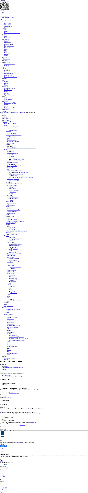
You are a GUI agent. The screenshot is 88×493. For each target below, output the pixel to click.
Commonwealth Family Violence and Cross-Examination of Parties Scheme (14, 183)
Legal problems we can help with (6, 59)
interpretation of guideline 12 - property (7, 397)
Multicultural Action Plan (7, 108)
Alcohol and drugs (6, 41)
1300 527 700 (1, 473)
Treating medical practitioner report (12, 247)
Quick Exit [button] (1, 492)
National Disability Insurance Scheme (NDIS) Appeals (12, 222)
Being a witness (6, 31)
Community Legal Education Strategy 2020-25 (9, 107)
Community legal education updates (8, 66)
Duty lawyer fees (9, 330)
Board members (6, 83)
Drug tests (8, 351)
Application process (6, 302)
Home (1, 112)
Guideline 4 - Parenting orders (10, 151)
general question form (18, 442)
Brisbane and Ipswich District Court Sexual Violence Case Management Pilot (17, 340)
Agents (8, 343)
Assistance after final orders (13, 192)
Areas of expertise (6, 85)
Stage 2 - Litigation (11, 154)
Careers (4, 96)
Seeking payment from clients (10, 324)
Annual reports (6, 106)
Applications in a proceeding (12, 275)
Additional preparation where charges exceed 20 (12, 327)
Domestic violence (8, 212)
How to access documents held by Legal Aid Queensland (10, 102)
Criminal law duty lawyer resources (8, 75)
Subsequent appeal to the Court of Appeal (11, 142)
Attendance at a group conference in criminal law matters (15, 336)
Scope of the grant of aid (9, 323)
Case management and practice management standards (10, 88)
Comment (1, 440)
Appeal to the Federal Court (12, 227)
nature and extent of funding (32, 422)
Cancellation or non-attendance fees (12, 252)
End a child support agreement (12, 173)
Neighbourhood (6, 55)
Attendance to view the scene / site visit (13, 339)
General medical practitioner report (13, 282)
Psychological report (12, 280)
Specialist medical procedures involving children (12, 162)
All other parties (9, 284)
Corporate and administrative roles (8, 99)
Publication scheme (6, 104)
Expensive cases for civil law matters (12, 260)
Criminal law (5, 97)
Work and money (5, 48)
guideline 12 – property (8, 375)
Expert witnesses (10, 289)
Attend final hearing (12, 191)
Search (1, 20)
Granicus (6, 491)
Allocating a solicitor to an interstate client (8, 306)
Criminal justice (4, 28)
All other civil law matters (11, 263)
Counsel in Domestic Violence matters (13, 264)
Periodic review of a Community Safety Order (12, 234)
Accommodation (9, 294)
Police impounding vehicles (7, 37)
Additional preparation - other (12, 240)
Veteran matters (7, 225)
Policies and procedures (7, 70)
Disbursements (7, 349)
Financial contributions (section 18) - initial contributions (12, 308)
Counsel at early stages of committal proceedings (14, 243)
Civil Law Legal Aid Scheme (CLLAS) (10, 201)
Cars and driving (5, 34)
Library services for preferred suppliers (8, 73)
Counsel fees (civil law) (9, 345)
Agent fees (10, 276)
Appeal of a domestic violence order (11, 213)
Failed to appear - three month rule (11, 331)
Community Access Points (6, 61)
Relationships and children (6, 22)
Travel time (8, 354)
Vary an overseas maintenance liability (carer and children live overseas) (16, 176)
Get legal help (3, 58)
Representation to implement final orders (11, 168)
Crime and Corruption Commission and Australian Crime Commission (12, 33)
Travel (8, 297)
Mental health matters (8, 218)
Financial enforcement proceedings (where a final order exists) (14, 165)
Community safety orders (8, 232)
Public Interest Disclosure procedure (8, 90)
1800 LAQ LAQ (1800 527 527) (3, 467)
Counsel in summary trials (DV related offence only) (13, 147)
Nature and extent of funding (7, 235)
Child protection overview (7, 25)
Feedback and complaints (6, 109)
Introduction (4, 115)
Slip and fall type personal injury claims (11, 203)
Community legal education (6, 63)
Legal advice (8, 321)
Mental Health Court (8, 144)
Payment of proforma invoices (10, 322)
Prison (5, 32)
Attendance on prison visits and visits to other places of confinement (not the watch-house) (18, 338)
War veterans (8, 226)
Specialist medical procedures (13, 199)
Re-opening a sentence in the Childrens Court (12, 134)
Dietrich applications (9, 139)
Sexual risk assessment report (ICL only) (14, 279)
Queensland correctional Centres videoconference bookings (10, 77)
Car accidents (5, 36)
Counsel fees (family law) (10, 344)
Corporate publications (5, 105)
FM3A (1, 412)
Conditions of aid (5, 307)
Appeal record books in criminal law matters (12, 241)
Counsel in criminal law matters (10, 242)
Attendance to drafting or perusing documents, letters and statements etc (16, 337)
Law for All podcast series (7, 65)
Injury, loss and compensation (7, 42)
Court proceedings (9, 208)
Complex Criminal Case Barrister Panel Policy (9, 95)
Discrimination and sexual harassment (8, 44)
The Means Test (4, 117)
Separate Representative (9, 195)
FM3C (34, 413)
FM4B (2, 420)
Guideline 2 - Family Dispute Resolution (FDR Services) (13, 150)
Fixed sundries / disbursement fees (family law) (12, 346)
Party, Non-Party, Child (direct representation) (12, 185)
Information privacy (5, 111)
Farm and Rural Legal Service (7, 53)
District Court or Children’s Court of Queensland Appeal (13, 141)
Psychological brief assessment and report (13, 248)
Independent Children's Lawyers (10, 273)
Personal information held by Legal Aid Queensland (10, 103)
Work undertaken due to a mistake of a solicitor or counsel (13, 325)
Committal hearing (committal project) (13, 130)
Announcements (5, 78)
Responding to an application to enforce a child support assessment (16, 174)
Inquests (7, 217)
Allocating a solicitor (6, 305)
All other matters (12, 200)
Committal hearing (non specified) (12, 129)
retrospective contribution (22, 425)
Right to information (5, 101)
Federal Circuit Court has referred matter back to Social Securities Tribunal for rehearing (18, 172)
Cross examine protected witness (9, 146)
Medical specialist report (12, 291)
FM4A (2, 417)
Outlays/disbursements (9, 352)
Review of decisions (5, 122)
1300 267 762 (1, 471)
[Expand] (6, 28)
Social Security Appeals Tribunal (10, 171)
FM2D (28, 408)
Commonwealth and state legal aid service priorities (8, 116)
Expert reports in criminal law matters (11, 246)
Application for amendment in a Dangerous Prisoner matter (13, 210)
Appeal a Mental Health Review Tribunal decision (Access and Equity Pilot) (15, 221)
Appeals (8, 169)
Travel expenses (9, 355)
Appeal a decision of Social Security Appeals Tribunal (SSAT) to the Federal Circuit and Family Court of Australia (21, 177)
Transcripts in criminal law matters (11, 254)
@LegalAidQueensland (4, 487)
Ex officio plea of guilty (9, 136)
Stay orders (10, 178)
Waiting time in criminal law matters (11, 255)
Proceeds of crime (8, 224)
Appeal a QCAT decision (12, 194)
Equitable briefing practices (7, 89)
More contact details (2, 476)
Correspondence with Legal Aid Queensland (12, 317)
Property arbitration (9, 163)
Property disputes (23, 112)
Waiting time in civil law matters (10, 271)
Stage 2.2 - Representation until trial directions (15, 155)
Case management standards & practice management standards (11, 74)
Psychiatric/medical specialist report (12, 268)
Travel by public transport (11, 299)
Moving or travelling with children (8, 26)
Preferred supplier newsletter (6, 79)
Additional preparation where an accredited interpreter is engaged (14, 326)
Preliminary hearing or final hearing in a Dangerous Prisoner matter (14, 209)
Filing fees (10, 283)
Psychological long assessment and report (13, 249)
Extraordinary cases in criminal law (12, 237)
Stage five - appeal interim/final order (13, 198)
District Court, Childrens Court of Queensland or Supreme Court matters (13, 135)
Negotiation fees (9, 333)
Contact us (4, 110)
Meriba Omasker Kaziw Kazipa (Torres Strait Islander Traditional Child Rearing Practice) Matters (16, 231)
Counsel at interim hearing (11, 274)
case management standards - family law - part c (14, 393)
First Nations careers (6, 100)
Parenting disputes (8, 152)
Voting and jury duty (6, 45)
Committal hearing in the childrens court (11, 133)
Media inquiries (6, 84)
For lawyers (3, 67)
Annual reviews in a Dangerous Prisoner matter (12, 211)
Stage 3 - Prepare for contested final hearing (13, 190)
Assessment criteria (4, 365)
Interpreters (8, 295)
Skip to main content (2, 0)
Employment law (7, 214)
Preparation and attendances (10, 334)
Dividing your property (6, 27)
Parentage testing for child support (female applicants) (14, 180)
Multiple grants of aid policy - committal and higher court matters (14, 253)
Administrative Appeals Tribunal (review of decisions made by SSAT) (14, 170)
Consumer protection (8, 206)
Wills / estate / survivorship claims (10, 204)
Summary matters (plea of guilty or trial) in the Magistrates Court (14, 126)
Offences (5, 29)
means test (8, 374)
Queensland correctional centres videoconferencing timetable (11, 76)
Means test (5, 303)
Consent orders (8, 161)
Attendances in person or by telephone (13, 335)
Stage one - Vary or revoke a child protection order (14, 186)
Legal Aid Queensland (6, 81)
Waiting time (8, 341)
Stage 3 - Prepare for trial (11, 156)
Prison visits (8, 296)
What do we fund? (16, 112)
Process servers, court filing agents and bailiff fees (12, 353)
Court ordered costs (9, 320)
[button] (44, 364)
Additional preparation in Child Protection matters (14, 258)
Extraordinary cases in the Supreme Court (14, 239)
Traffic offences (6, 35)
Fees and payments (5, 313)
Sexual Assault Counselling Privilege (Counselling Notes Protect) (13, 230)
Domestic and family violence (7, 23)
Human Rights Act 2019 (7, 47)
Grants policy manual (6, 72)
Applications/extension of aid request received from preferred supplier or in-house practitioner (13, 367)
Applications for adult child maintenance (13, 175)
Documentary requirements (5, 366)
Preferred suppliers (6, 359)
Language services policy (7, 91)
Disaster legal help (6, 54)
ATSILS (8, 315)
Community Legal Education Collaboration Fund (9, 64)
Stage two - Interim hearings (13, 188)
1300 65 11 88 (1, 461)
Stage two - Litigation (11, 187)
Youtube (2, 489)
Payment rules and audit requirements (8, 314)
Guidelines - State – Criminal (6, 120)
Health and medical (6, 40)
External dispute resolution (10, 207)
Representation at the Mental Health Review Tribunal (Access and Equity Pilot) (15, 220)
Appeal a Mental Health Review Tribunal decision (12, 219)
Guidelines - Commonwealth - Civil (7, 119)
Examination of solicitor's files (10, 319)
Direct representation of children (9, 181)
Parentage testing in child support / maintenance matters (13, 179)
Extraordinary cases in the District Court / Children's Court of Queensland (18, 238)
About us (3, 80)
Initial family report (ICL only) (13, 277)
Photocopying (8, 301)
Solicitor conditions (6, 312)
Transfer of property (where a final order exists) (12, 166)
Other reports (10, 251)
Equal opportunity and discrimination (10, 216)
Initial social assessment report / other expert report (15, 266)
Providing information (8, 310)
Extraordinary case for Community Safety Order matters (15, 261)
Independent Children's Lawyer (9, 167)
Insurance (5, 52)
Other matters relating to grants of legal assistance (8, 121)
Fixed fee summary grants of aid (10, 332)
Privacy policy (6, 92)
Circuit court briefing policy (7, 94)
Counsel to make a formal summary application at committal (15, 244)
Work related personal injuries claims (11, 205)
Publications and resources (6, 57)
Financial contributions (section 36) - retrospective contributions (13, 309)
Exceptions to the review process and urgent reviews (10, 123)
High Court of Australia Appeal (10, 143)
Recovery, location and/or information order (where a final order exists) (15, 160)
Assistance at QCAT (11, 193)
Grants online (4, 68)
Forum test (5, 304)
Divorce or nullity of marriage (9, 182)
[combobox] (4, 16)
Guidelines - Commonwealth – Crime (7, 118)
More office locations (2, 483)
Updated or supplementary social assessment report (15, 267)
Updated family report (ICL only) (13, 278)
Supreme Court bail (9, 138)
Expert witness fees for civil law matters (11, 270)
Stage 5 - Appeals (10, 157)
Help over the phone (5, 60)
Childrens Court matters (8, 131)
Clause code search (5, 356)
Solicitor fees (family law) (10, 347)
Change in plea (8, 328)
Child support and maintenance (7, 24)
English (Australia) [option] (8, 17)
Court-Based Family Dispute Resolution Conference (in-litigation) (17, 159)
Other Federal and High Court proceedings (10, 223)
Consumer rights (6, 49)
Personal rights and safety (6, 39)
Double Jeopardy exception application (11, 140)
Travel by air (10, 298)
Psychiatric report (10, 250)
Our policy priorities (6, 93)
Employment (5, 50)
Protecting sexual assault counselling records (9, 46)
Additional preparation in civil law (11, 257)
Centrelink (5, 51)
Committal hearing (9, 128)
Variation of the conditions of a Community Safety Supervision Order (14, 233)
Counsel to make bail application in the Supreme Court (14, 245)
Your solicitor (7, 311)
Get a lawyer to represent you (6, 62)
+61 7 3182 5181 (2, 475)
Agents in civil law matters (10, 262)
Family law (20, 112)
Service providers (5, 357)
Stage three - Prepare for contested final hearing (14, 197)
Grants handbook (6, 71)
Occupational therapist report (13, 281)
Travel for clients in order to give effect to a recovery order (15, 300)
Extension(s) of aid (4, 369)
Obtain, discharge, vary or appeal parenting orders (12, 153)
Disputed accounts (9, 318)
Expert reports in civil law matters (10, 265)
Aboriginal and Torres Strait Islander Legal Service (9, 358)
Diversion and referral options (7, 30)
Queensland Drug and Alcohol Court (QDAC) (12, 127)
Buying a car (5, 38)
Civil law (5, 98)
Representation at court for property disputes (12, 164)
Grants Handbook (6, 87)
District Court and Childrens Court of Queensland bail (13, 137)
